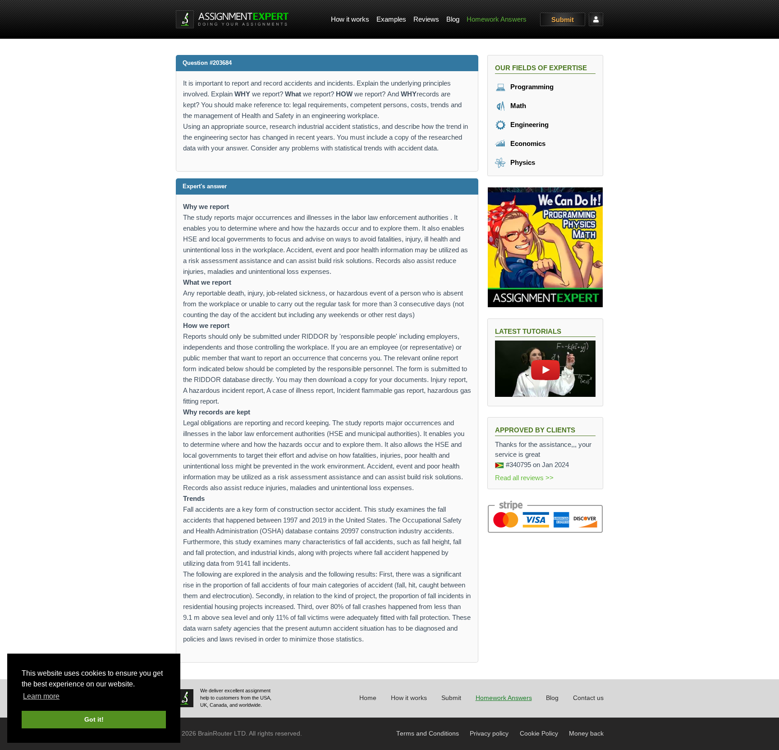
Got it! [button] (94, 719)
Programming (531, 87)
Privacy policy (489, 733)
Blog (452, 19)
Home (367, 698)
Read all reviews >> (524, 478)
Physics (522, 162)
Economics (527, 143)
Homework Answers (497, 19)
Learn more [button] (41, 696)
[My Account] (596, 19)
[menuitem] (350, 19)
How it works (350, 19)
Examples (391, 19)
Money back (586, 733)
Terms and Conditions (427, 733)
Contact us (588, 698)
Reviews (426, 19)
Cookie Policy (539, 733)
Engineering (529, 124)
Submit (562, 19)
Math (517, 105)
